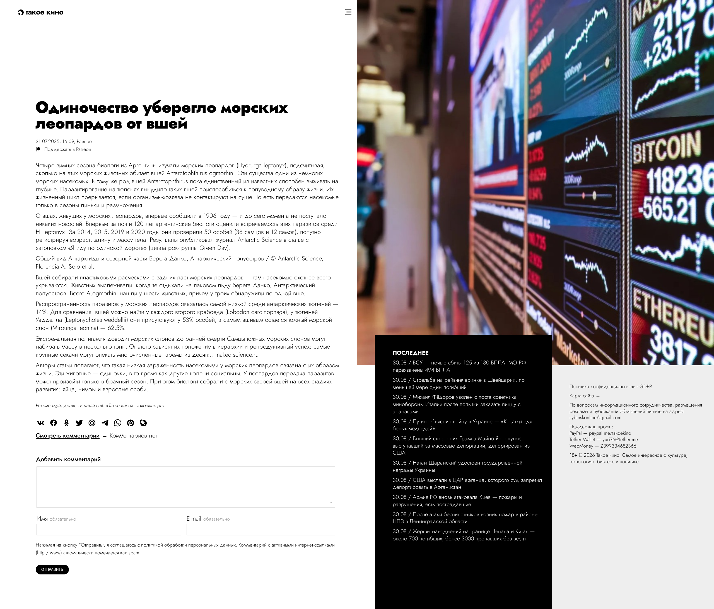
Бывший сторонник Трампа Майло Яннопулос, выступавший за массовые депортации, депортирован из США (461, 445)
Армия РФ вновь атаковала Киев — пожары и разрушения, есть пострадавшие (457, 500)
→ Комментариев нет (96, 435)
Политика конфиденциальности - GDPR (611, 386)
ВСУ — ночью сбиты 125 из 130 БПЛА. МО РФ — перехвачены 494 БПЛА (463, 366)
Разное (84, 141)
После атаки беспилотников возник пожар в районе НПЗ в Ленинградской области (465, 517)
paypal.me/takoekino (610, 433)
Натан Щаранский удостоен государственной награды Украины (457, 466)
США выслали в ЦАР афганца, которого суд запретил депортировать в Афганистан (467, 483)
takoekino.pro (150, 405)
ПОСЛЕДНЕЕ (411, 353)
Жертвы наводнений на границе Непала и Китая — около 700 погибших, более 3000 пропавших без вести (464, 534)
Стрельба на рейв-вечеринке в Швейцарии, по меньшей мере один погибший (459, 383)
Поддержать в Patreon (65, 149)
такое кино (43, 11)
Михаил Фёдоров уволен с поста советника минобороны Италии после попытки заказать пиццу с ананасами (456, 404)
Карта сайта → (585, 395)
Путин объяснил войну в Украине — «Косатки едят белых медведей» (463, 424)
